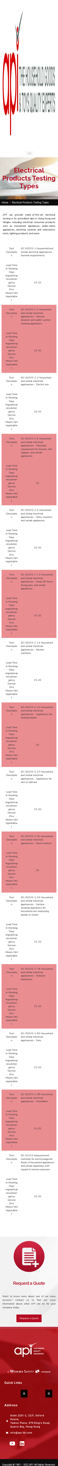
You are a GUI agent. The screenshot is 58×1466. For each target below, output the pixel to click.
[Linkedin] (22, 1443)
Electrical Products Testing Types (30, 202)
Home (5, 202)
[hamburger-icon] (29, 153)
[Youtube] (12, 1443)
